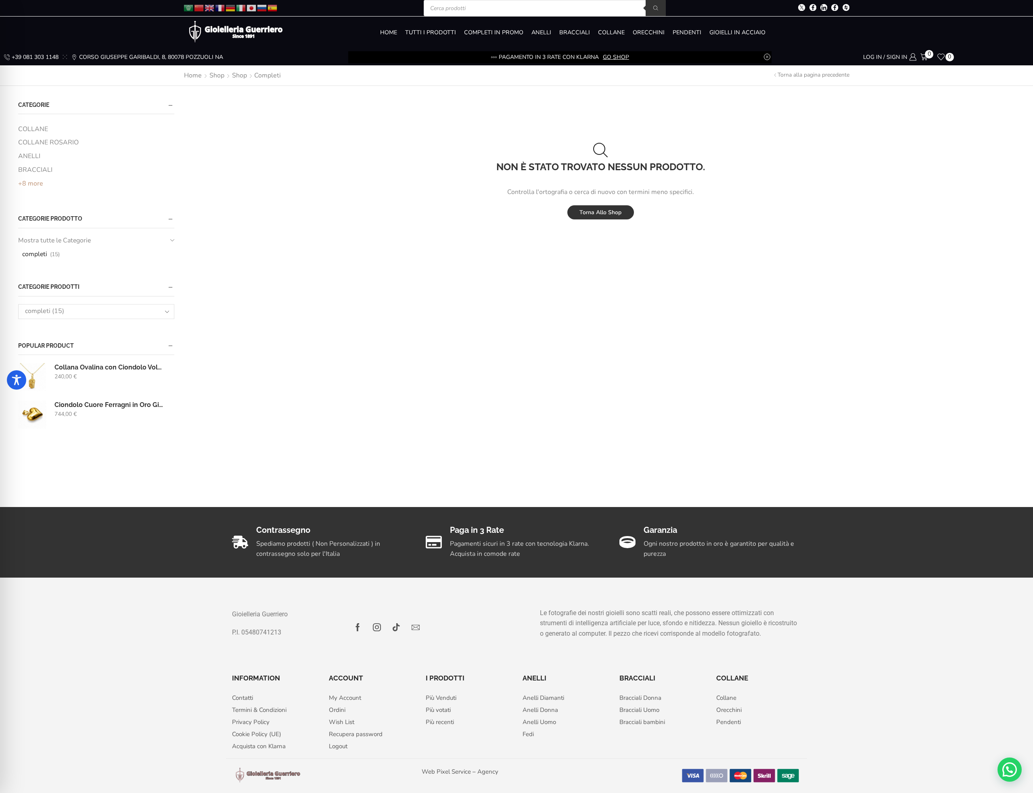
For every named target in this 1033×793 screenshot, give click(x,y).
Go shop (616, 57)
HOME (388, 32)
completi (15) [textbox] (44, 311)
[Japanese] (252, 7)
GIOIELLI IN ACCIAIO (737, 32)
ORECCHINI (649, 32)
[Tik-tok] (396, 627)
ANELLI (541, 32)
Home (193, 75)
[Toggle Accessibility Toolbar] (16, 379)
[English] (210, 7)
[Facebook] (812, 8)
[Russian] (262, 7)
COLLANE (611, 32)
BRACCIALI (574, 32)
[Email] (416, 627)
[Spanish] (273, 7)
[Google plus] (834, 8)
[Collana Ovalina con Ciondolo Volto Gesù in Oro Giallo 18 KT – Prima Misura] (32, 377)
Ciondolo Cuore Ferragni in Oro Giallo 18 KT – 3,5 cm (109, 405)
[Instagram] (377, 627)
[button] (1009, 770)
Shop (216, 75)
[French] (220, 7)
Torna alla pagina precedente (813, 75)
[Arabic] (189, 7)
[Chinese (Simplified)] (199, 7)
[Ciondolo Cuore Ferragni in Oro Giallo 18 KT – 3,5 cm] (32, 415)
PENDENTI (687, 32)
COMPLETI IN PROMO (493, 32)
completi (34, 254)
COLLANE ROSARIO (48, 142)
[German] (231, 7)
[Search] (656, 8)
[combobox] (96, 311)
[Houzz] (846, 8)
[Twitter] (801, 8)
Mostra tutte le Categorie (54, 240)
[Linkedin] (823, 8)
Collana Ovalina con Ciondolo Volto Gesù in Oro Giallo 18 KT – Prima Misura (109, 367)
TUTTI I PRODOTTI (430, 32)
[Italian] (241, 7)
